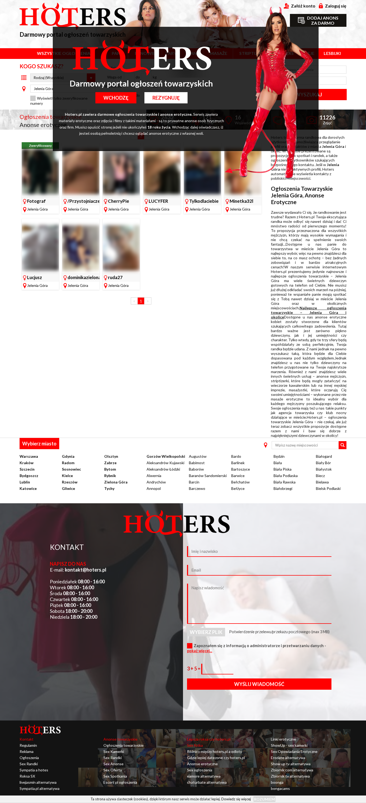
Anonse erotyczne (202, 763)
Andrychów (156, 482)
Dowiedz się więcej (236, 799)
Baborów (196, 469)
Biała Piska (283, 469)
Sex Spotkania (115, 776)
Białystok (324, 469)
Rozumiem (264, 799)
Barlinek (238, 462)
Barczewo (197, 488)
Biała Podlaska (286, 475)
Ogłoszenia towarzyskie (123, 745)
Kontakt (26, 739)
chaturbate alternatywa (207, 782)
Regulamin (28, 745)
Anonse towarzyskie (120, 739)
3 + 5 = (194, 668)
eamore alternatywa (204, 776)
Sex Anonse (113, 763)
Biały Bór (323, 462)
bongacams (280, 788)
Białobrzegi (283, 488)
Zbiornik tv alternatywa (290, 776)
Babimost (197, 462)
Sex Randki (29, 763)
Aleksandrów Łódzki (163, 469)
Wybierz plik (206, 632)
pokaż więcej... (199, 650)
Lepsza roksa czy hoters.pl (208, 739)
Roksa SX (27, 776)
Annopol (154, 488)
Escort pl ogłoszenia (120, 782)
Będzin (279, 456)
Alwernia (154, 475)
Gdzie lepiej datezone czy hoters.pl (216, 757)
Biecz (320, 475)
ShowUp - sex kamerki (289, 745)
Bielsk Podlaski (328, 488)
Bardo (236, 456)
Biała (278, 462)
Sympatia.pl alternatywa (39, 788)
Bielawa (322, 482)
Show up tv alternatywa (291, 763)
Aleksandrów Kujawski (165, 462)
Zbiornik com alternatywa (292, 770)
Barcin (194, 482)
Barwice (238, 475)
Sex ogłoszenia (199, 770)
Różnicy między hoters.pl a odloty (214, 751)
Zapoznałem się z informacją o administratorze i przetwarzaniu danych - (256, 648)
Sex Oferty (112, 770)
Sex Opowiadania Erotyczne (294, 751)
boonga (277, 782)
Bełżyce (238, 488)
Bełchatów (240, 482)
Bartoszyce (240, 469)
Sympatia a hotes (34, 770)
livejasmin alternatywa (38, 782)
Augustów (198, 456)
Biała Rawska (285, 482)
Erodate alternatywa (288, 757)
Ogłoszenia (29, 757)
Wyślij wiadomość (259, 684)
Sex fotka (195, 745)
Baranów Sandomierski (208, 475)
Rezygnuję (166, 98)
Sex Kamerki (113, 751)
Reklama (26, 751)
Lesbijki (332, 53)
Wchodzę (115, 98)
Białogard (324, 456)
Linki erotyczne (283, 739)
